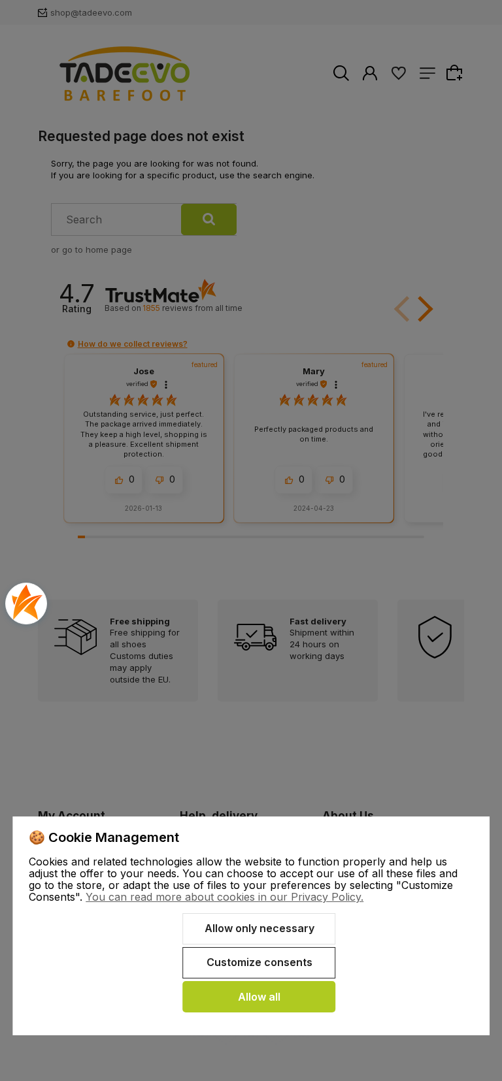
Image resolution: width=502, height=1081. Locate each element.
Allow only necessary (259, 928)
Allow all (259, 996)
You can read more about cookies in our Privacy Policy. (224, 896)
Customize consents (259, 962)
